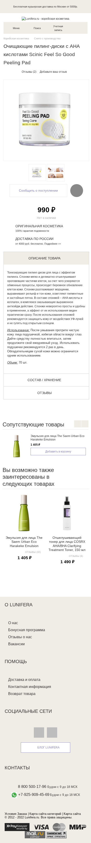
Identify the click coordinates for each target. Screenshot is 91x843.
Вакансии (16, 644)
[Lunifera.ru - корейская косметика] (45, 19)
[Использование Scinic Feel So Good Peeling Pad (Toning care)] (55, 173)
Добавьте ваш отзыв (53, 71)
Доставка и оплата (24, 680)
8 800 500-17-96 (32, 786)
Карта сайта (72, 814)
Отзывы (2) (29, 71)
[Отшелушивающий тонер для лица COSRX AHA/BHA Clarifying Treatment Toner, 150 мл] (67, 513)
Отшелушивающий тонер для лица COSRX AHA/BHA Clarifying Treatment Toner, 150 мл (67, 544)
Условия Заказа (16, 814)
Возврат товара (21, 694)
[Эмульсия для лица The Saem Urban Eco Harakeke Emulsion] (16, 446)
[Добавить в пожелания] (76, 190)
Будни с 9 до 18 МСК (62, 787)
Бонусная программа (26, 630)
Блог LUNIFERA (48, 747)
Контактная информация (29, 687)
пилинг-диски (37, 272)
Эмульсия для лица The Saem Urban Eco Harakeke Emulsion (24, 541)
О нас (13, 623)
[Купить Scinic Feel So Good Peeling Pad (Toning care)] (37, 172)
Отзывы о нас (20, 637)
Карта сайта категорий (45, 814)
